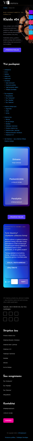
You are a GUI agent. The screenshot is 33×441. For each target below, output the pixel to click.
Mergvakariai (9, 96)
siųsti (23, 281)
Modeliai (8, 124)
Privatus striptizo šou (12, 128)
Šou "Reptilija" (10, 100)
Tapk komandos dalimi (12, 87)
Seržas (7, 113)
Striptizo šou (8, 117)
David (7, 111)
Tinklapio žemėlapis (11, 89)
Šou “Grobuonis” (7, 381)
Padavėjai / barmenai (11, 126)
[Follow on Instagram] (11, 313)
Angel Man (9, 108)
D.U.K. (6, 72)
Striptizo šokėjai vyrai (10, 106)
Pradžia (5, 8)
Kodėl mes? (7, 78)
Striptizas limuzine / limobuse (14, 132)
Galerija (6, 74)
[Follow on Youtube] (5, 319)
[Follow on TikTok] (16, 313)
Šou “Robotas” (7, 390)
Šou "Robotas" (10, 102)
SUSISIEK (8, 420)
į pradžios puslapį (12, 50)
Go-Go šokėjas (7, 367)
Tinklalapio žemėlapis (22, 437)
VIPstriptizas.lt (22, 433)
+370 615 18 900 (8, 413)
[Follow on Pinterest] (16, 319)
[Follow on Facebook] (5, 313)
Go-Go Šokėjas (10, 121)
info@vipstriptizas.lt (16, 202)
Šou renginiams (8, 93)
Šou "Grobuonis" (10, 98)
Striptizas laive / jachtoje (12, 130)
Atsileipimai (7, 70)
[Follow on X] (11, 319)
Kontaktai (7, 80)
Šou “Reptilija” (7, 385)
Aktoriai (8, 119)
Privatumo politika (11, 85)
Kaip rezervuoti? (10, 83)
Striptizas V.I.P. (10, 135)
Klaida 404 (7, 76)
